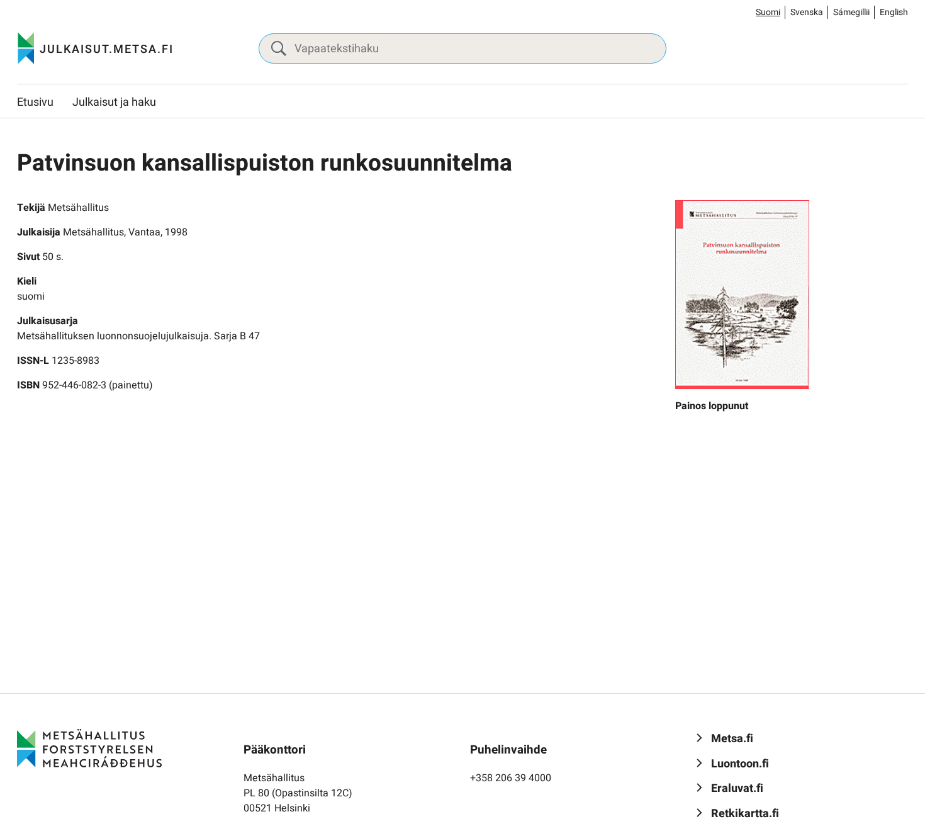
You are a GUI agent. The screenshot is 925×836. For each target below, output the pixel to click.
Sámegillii (851, 12)
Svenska (806, 12)
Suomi (768, 12)
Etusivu (35, 102)
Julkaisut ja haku (114, 102)
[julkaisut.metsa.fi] (89, 747)
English (894, 12)
